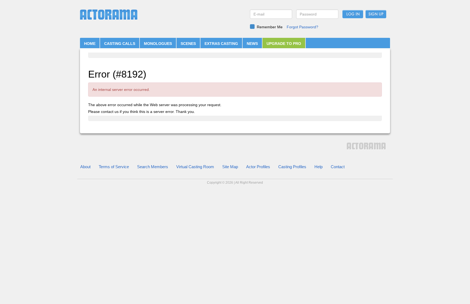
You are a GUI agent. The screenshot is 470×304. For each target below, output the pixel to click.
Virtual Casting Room (195, 166)
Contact (338, 166)
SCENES (188, 43)
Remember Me (270, 27)
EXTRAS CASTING (221, 43)
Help (318, 166)
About (85, 166)
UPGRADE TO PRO (284, 43)
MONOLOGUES (158, 43)
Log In (353, 14)
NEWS (252, 43)
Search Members (152, 166)
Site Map (230, 166)
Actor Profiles (258, 166)
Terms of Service (114, 166)
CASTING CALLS (119, 43)
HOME (89, 43)
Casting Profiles (292, 166)
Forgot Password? (302, 27)
